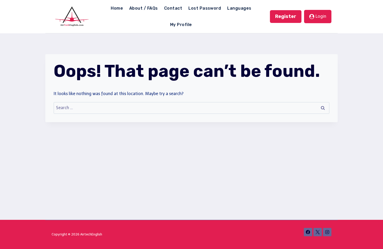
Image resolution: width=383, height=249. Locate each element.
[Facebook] (308, 232)
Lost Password (204, 8)
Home (117, 8)
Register (285, 16)
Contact (173, 8)
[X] (317, 232)
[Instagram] (327, 232)
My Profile (181, 24)
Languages (239, 8)
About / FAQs (143, 8)
